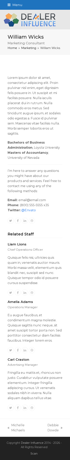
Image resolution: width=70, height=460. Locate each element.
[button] (15, 5)
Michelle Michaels (16, 428)
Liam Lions (17, 244)
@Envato (28, 210)
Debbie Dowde (49, 428)
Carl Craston (18, 359)
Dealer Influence (32, 443)
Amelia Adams (20, 302)
